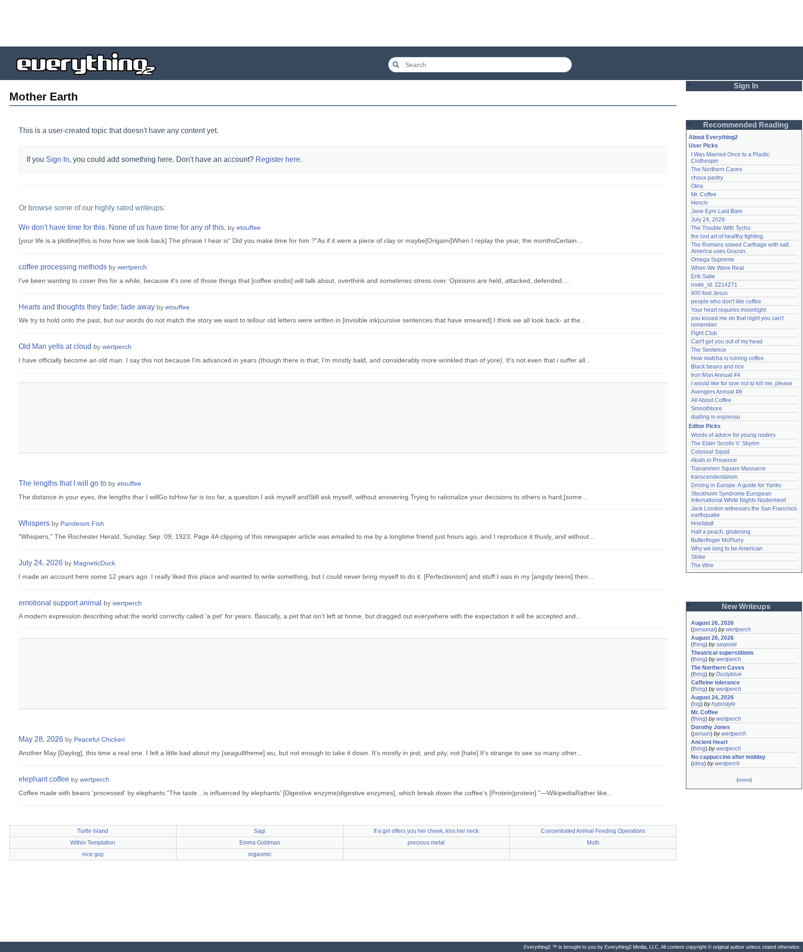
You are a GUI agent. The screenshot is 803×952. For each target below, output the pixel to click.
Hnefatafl (702, 523)
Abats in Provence (714, 460)
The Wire (702, 565)
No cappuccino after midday (728, 757)
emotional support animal (60, 603)
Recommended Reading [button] (746, 125)
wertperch (132, 267)
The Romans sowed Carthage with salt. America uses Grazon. (741, 248)
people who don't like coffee (726, 301)
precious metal (426, 842)
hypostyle (723, 704)
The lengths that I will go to (62, 483)
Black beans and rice (717, 366)
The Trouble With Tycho (720, 228)
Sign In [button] (746, 86)
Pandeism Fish (82, 523)
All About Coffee (711, 400)
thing (699, 644)
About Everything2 (713, 137)
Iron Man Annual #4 (715, 375)
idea (698, 763)
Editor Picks (705, 426)
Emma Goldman (259, 842)
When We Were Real (717, 268)
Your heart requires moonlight (728, 310)
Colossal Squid (710, 452)
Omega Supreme (712, 259)
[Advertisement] (401, 23)
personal (704, 629)
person (702, 734)
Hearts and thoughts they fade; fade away (87, 307)
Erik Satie (703, 276)
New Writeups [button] (746, 606)
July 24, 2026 (41, 563)
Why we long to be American (727, 548)
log (697, 704)
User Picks (703, 145)
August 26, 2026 (712, 623)
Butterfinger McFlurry (717, 540)
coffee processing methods (63, 267)
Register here (278, 159)
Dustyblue (729, 674)
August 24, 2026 (712, 697)
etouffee (249, 227)
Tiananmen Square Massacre (728, 468)
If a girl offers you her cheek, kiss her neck (426, 831)
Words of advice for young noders (733, 435)
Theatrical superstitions (722, 653)
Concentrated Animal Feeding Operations (593, 831)
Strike (698, 557)
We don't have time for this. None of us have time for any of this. (122, 227)
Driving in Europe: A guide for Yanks (736, 485)
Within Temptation (92, 842)
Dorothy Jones (710, 727)
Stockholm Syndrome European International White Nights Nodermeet (738, 496)
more (744, 780)
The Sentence (708, 350)
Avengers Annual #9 (716, 392)
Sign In (57, 159)
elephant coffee (44, 779)
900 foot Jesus (709, 293)
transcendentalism (714, 477)
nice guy (93, 854)
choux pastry (707, 177)
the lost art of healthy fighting (727, 236)
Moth (593, 842)
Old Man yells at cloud (55, 346)
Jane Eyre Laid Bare (717, 211)
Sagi (259, 831)
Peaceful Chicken (99, 739)
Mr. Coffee (704, 194)
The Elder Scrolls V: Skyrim (725, 443)
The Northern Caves (716, 169)
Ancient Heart (709, 742)
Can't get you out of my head (727, 341)
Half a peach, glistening (720, 532)
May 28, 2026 (41, 739)
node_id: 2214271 (714, 285)
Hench (699, 203)
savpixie (726, 644)
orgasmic (259, 854)
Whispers (34, 523)
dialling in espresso (715, 417)
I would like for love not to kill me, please (741, 383)
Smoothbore (706, 408)
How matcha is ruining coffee (727, 358)
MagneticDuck (94, 563)
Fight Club (704, 333)
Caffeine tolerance (715, 682)
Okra (697, 186)
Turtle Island (92, 831)
